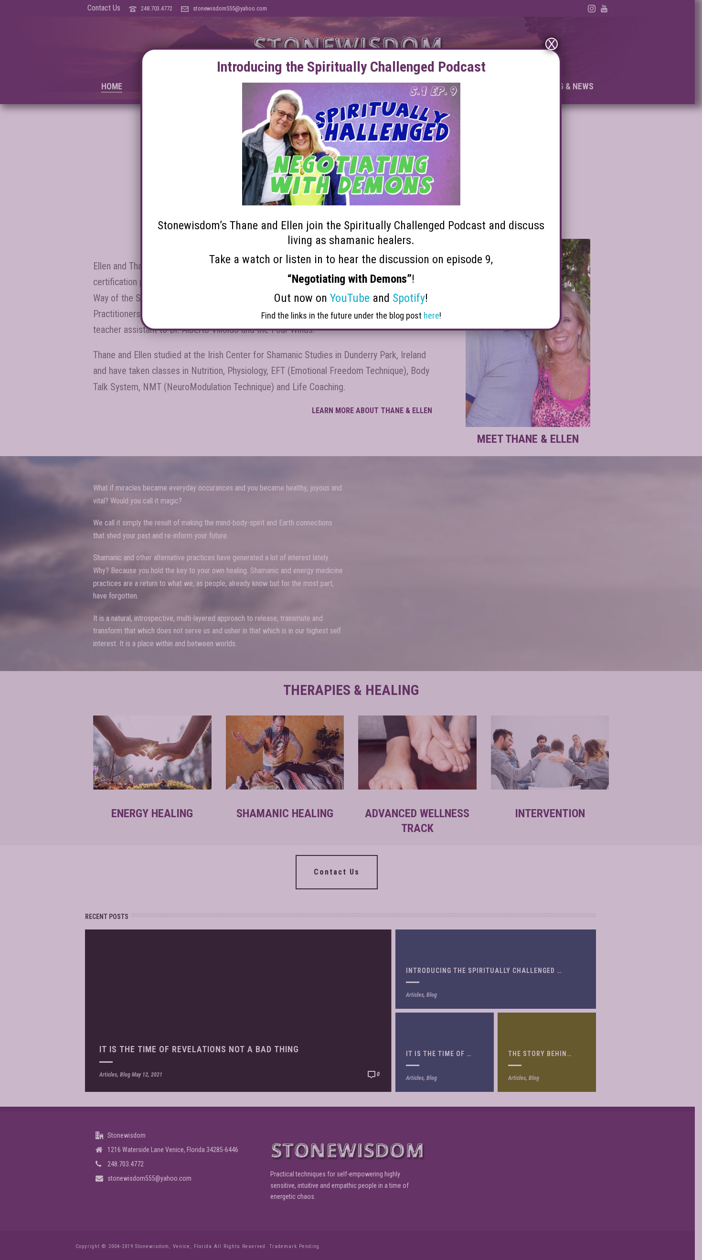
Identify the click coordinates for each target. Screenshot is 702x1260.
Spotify (409, 298)
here (431, 315)
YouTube (350, 298)
